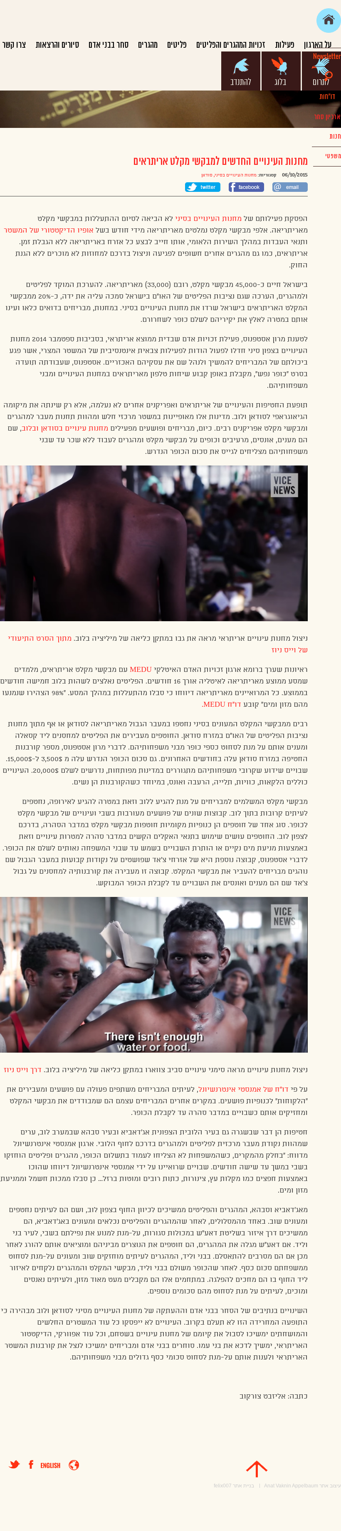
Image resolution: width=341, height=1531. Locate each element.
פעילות (284, 45)
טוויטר (14, 1464)
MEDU (140, 670)
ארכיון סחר (327, 117)
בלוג (281, 71)
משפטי (333, 156)
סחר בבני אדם (108, 45)
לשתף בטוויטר (202, 187)
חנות (335, 136)
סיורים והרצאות (57, 45)
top (256, 1469)
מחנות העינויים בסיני (236, 175)
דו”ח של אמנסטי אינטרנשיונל (243, 1089)
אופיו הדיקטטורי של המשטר (50, 230)
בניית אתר (243, 1486)
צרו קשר (14, 45)
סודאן (207, 175)
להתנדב (240, 71)
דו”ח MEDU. (221, 704)
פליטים (177, 45)
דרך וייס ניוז (23, 1070)
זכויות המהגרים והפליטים (230, 45)
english (50, 1465)
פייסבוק (35, 1464)
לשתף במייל (290, 187)
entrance (74, 1465)
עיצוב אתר (330, 1486)
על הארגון (317, 45)
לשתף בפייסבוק (246, 187)
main (328, 20)
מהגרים (148, 45)
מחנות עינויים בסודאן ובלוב (65, 428)
